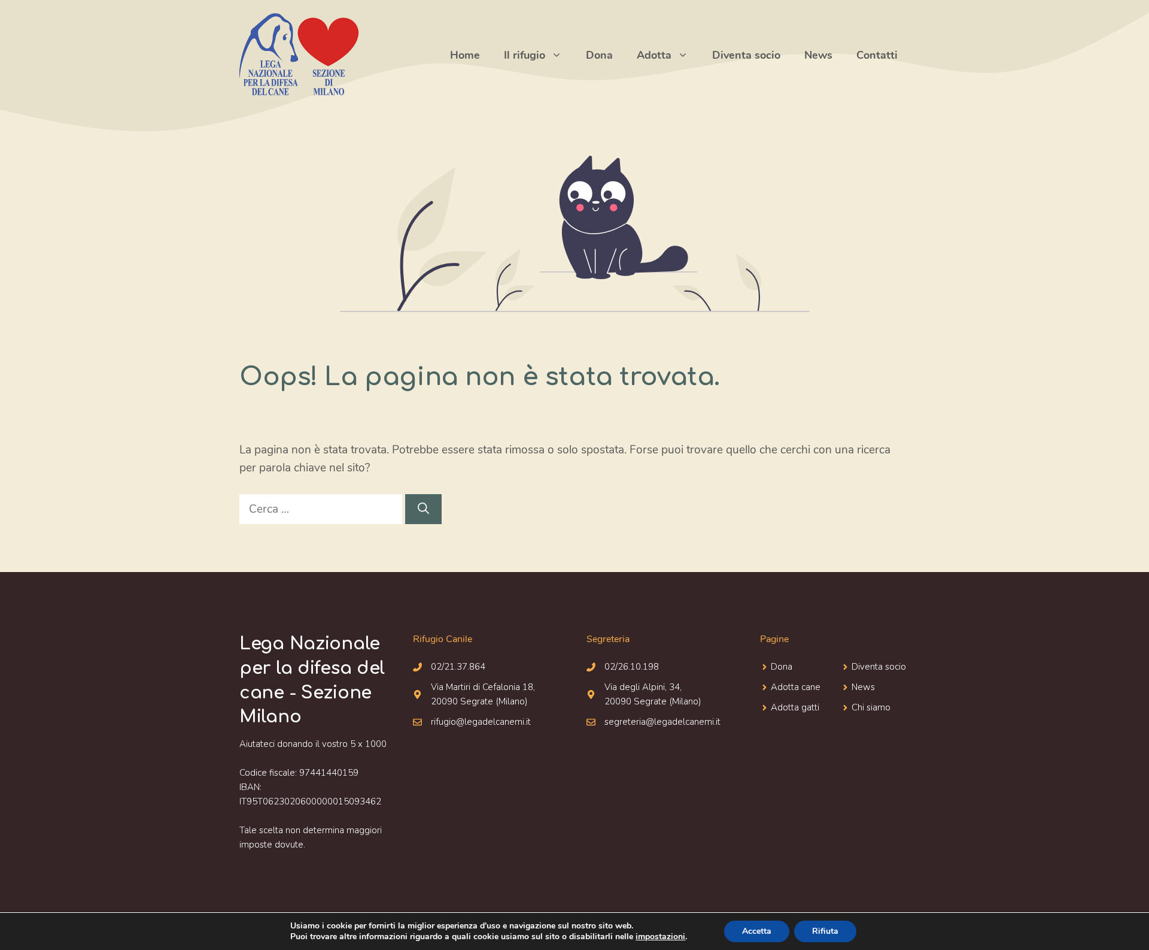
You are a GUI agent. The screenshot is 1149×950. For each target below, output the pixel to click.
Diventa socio (746, 55)
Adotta (654, 55)
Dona (599, 55)
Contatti (877, 55)
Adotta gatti (795, 707)
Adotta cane (795, 687)
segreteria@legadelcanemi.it (662, 722)
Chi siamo (871, 707)
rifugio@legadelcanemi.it (481, 722)
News (818, 55)
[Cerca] (423, 509)
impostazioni (660, 936)
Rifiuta (825, 931)
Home (465, 55)
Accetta (756, 931)
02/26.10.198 (631, 667)
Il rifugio (524, 55)
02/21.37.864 (458, 667)
